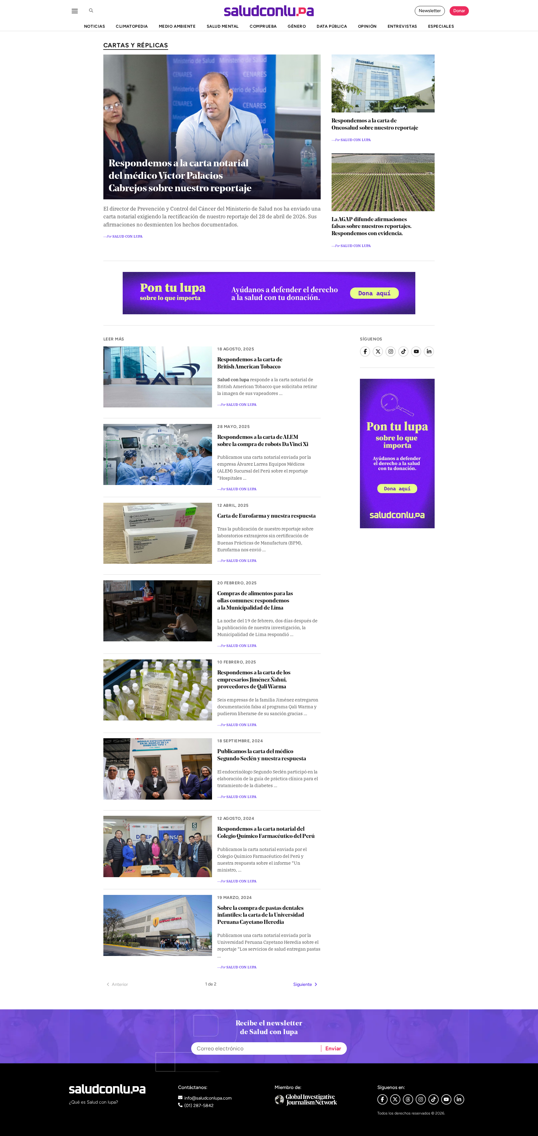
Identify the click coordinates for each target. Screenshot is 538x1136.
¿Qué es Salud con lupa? (93, 1102)
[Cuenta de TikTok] (403, 351)
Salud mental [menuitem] (223, 26)
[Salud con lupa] (269, 10)
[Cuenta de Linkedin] (459, 1099)
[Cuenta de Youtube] (446, 1099)
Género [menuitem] (297, 26)
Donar (459, 10)
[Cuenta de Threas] (408, 1099)
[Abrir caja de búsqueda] (91, 11)
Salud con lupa (127, 236)
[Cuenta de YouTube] (416, 351)
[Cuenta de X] (378, 351)
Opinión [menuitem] (367, 26)
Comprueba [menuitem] (263, 26)
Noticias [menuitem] (94, 26)
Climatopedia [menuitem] (132, 26)
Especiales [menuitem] (441, 26)
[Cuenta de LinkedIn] (429, 351)
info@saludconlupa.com (208, 1098)
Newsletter (430, 10)
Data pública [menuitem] (332, 26)
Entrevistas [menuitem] (402, 26)
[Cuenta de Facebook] (365, 351)
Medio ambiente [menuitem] (177, 26)
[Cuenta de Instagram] (390, 351)
